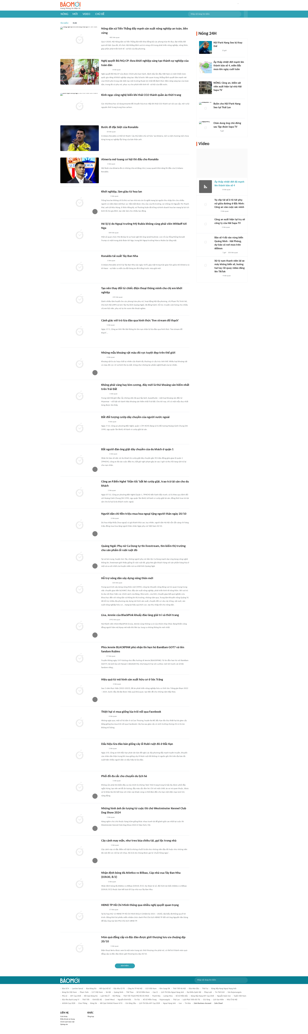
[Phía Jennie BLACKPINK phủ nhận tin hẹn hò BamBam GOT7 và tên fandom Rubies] (79, 658)
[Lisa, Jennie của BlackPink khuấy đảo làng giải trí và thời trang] (79, 626)
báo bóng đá (91, 989)
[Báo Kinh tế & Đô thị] (104, 620)
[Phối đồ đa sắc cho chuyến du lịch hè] (79, 787)
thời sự (205, 989)
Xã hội (108, 992)
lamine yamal (77, 989)
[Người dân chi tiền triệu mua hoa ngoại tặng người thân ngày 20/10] (79, 525)
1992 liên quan (114, 620)
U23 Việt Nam (151, 989)
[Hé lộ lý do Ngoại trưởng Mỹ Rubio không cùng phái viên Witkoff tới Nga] (79, 235)
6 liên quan (111, 357)
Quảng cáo (64, 1024)
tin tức (137, 1000)
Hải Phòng (116, 996)
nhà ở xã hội (232, 1000)
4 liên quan (112, 422)
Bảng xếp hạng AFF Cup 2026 (202, 996)
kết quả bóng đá (91, 996)
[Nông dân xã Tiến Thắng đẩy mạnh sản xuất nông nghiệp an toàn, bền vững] (79, 39)
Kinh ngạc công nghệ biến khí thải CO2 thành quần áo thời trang (141, 95)
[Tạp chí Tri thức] (103, 164)
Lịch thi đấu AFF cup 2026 (149, 1003)
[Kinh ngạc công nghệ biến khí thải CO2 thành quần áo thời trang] (79, 106)
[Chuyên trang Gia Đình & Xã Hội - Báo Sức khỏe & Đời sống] (104, 394)
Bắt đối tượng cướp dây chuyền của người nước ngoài (135, 417)
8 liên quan (117, 70)
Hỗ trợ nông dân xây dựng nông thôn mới (127, 578)
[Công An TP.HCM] (103, 491)
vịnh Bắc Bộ (97, 1000)
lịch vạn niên (218, 1000)
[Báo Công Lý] (103, 422)
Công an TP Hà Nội (135, 989)
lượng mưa (168, 996)
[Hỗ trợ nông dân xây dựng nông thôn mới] (79, 589)
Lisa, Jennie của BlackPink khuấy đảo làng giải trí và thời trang (140, 615)
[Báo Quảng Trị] (105, 583)
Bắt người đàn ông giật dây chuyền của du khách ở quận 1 (137, 449)
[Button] (246, 14)
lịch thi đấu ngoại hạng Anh (172, 992)
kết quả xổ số (105, 989)
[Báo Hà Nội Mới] (104, 38)
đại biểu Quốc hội (194, 992)
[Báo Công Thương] (105, 946)
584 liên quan (114, 233)
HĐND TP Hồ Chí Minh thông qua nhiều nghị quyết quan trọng (140, 905)
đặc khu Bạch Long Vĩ (70, 1000)
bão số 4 (65, 989)
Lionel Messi (110, 1000)
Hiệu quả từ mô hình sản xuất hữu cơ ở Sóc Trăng (132, 679)
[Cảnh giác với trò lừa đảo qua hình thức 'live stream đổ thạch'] (79, 331)
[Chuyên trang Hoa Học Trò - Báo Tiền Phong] (102, 656)
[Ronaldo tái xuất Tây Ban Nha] (79, 267)
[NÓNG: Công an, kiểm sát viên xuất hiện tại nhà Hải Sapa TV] (205, 87)
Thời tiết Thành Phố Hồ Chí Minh (136, 996)
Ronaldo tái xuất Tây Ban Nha (119, 256)
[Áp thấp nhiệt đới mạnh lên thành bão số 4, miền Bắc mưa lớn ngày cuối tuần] (205, 66)
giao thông (82, 1003)
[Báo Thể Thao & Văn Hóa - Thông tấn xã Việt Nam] (103, 882)
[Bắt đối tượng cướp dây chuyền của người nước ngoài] (79, 428)
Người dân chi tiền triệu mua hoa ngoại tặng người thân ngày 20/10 (143, 513)
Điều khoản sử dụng (67, 1019)
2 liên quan (117, 684)
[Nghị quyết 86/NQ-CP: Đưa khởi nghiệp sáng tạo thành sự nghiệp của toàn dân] (79, 72)
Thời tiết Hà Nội (179, 989)
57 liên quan (110, 656)
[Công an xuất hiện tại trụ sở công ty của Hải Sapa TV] (205, 224)
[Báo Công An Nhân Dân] (106, 684)
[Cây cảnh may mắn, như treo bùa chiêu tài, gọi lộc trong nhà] (79, 851)
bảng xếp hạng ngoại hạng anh (223, 989)
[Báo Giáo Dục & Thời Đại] (103, 132)
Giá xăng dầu (130, 1003)
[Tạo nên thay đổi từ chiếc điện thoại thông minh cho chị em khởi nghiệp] (79, 299)
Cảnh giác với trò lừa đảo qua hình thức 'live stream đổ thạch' (140, 320)
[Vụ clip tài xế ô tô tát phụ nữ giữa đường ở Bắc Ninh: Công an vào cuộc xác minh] (205, 204)
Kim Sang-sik (165, 989)
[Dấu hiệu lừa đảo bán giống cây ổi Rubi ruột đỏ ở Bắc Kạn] (79, 755)
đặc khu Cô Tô (119, 989)
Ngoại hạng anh (169, 1003)
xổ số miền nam (143, 992)
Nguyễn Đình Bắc (124, 1000)
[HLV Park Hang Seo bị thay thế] (205, 47)
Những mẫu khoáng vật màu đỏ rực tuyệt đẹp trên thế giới (138, 352)
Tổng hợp (90, 1016)
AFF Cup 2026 (75, 996)
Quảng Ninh (118, 992)
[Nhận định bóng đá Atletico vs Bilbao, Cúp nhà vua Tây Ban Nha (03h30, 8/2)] (79, 884)
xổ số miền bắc (182, 996)
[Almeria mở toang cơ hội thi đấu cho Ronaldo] (79, 170)
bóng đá (93, 1003)
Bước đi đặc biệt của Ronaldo (119, 127)
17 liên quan (113, 910)
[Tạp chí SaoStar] (217, 51)
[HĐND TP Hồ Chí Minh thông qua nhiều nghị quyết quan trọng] (79, 916)
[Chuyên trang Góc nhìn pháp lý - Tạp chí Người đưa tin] (216, 211)
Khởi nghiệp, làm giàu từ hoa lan (121, 191)
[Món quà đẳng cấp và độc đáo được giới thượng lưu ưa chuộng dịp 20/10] (79, 948)
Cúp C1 (155, 992)
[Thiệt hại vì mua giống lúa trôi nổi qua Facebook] (79, 723)
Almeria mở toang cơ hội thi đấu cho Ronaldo (129, 159)
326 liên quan (117, 583)
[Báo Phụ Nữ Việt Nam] (106, 70)
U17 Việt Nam (97, 992)
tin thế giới (220, 992)
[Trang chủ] (70, 5)
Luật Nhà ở (105, 996)
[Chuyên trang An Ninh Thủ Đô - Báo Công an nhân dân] (103, 357)
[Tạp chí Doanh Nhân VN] (216, 131)
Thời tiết (85, 1000)
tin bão (188, 1003)
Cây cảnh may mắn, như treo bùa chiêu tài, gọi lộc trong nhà (138, 840)
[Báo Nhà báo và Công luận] (105, 518)
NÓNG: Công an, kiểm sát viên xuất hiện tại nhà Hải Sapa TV (228, 87)
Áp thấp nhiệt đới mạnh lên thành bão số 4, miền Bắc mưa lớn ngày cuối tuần (229, 66)
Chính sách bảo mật (67, 1022)
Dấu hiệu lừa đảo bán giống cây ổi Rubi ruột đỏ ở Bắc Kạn (137, 744)
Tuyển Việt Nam (240, 996)
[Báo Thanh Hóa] (104, 196)
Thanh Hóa (156, 996)
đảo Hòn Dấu (194, 989)
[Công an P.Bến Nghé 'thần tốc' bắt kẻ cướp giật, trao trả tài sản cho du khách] (79, 492)
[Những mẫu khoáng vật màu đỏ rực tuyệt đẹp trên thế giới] (79, 364)
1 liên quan (111, 164)
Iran (180, 1003)
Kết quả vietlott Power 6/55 (111, 1003)
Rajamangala (165, 1000)
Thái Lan (176, 1000)
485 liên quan (115, 37)
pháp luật (208, 992)
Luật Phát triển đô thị (191, 1000)
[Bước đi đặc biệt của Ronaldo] (79, 138)
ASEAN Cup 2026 (68, 1003)
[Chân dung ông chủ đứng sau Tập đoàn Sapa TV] (205, 127)
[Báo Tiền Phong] (217, 94)
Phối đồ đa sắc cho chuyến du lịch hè (124, 776)
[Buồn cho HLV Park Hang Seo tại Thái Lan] (205, 108)
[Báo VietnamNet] (104, 233)
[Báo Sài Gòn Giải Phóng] (104, 454)
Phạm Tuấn (84, 992)
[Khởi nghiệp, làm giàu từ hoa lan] (79, 202)
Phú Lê (64, 996)
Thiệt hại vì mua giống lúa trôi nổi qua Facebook (131, 711)
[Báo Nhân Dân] (104, 716)
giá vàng (206, 1000)
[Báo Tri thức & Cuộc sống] (105, 845)
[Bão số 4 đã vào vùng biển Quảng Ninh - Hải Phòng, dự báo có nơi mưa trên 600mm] (205, 242)
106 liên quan (233, 253)
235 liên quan (118, 297)
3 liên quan (225, 211)
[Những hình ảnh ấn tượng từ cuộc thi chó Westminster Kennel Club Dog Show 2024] (79, 819)
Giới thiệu (64, 1016)
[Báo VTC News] (105, 100)
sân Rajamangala (234, 992)
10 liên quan (111, 132)
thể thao (129, 992)
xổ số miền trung (150, 1000)
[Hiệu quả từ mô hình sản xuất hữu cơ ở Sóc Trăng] (79, 690)
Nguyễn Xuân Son (224, 996)
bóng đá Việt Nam (69, 992)
